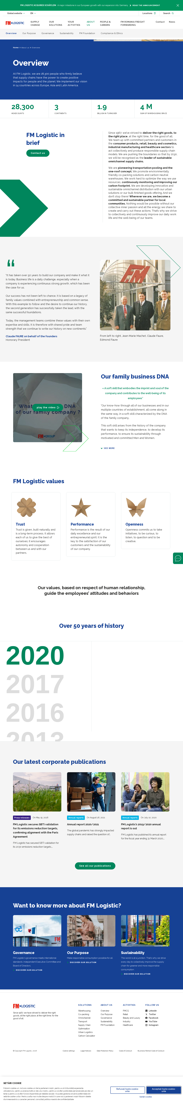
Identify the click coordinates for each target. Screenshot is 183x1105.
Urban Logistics (85, 1032)
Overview (105, 1011)
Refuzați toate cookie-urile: (127, 1090)
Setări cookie (146, 1097)
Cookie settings (69, 1051)
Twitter (152, 1014)
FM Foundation (108, 1025)
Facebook (153, 1018)
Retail (125, 1014)
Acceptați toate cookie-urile (164, 1090)
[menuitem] (38, 23)
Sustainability (107, 1021)
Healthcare (128, 1025)
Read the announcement (146, 5)
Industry (126, 1021)
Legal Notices (85, 1051)
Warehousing (84, 1011)
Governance (106, 1018)
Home (16, 48)
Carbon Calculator (86, 1036)
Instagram (153, 1025)
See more (109, 448)
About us (25, 48)
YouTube (153, 1021)
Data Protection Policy (105, 1051)
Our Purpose (106, 1014)
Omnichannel (84, 1018)
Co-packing (83, 1014)
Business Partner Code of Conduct (151, 1051)
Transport (82, 1021)
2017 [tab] (35, 684)
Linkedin (153, 1011)
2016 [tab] (35, 712)
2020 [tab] (35, 655)
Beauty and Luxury (131, 1018)
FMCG (126, 1011)
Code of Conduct (125, 1051)
